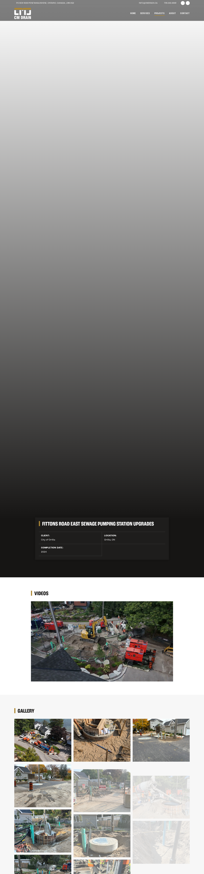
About (172, 13)
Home (133, 13)
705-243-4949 (170, 3)
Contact (185, 13)
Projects (159, 13)
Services (145, 13)
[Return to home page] (22, 13)
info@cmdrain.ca (148, 3)
